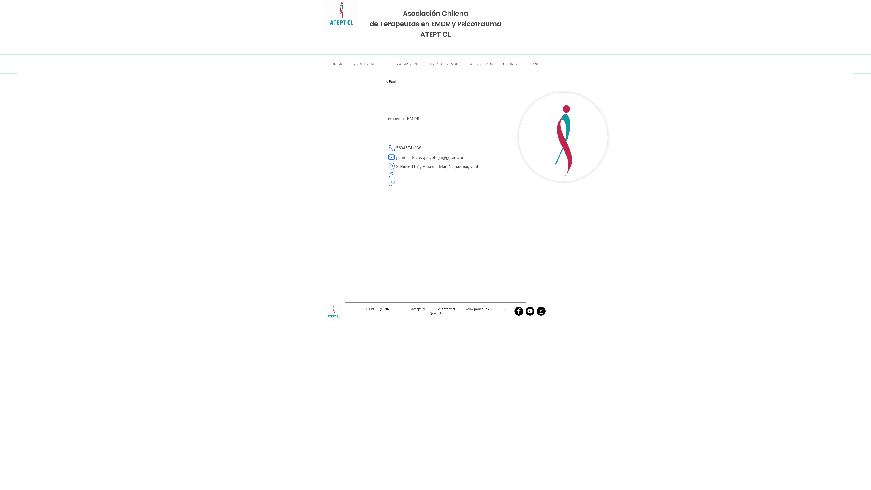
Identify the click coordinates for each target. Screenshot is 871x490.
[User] (391, 175)
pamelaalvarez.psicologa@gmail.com (431, 157)
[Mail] (391, 157)
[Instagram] (541, 311)
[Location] (391, 166)
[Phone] (391, 148)
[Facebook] (518, 311)
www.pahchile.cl (478, 309)
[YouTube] (530, 311)
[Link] (391, 183)
